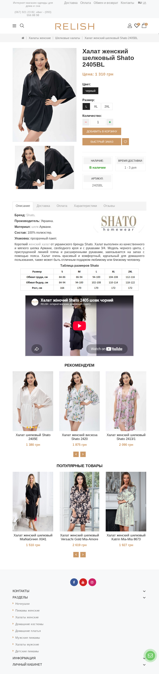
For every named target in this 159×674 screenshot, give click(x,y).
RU (140, 2)
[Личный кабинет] (130, 26)
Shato (30, 215)
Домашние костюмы (29, 624)
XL (96, 106)
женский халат (39, 244)
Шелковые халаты (67, 38)
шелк (35, 226)
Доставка (71, 2)
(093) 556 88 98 (39, 13)
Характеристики (85, 205)
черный (90, 90)
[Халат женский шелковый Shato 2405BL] (45, 95)
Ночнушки (22, 603)
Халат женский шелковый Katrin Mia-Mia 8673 (126, 537)
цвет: (86, 84)
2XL (107, 106)
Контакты (127, 2)
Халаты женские (40, 38)
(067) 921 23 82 (25, 12)
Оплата (85, 2)
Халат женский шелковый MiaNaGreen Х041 (33, 537)
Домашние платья (28, 630)
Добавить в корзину (102, 131)
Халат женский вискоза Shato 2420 (79, 437)
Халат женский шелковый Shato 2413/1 (126, 437)
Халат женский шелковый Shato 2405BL (111, 38)
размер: (88, 100)
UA (144, 2)
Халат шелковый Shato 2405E (33, 437)
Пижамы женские (27, 610)
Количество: (92, 115)
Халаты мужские (27, 644)
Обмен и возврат (106, 2)
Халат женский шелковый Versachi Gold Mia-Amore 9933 (79, 539)
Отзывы (109, 205)
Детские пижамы (27, 651)
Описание (23, 205)
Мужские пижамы (27, 637)
